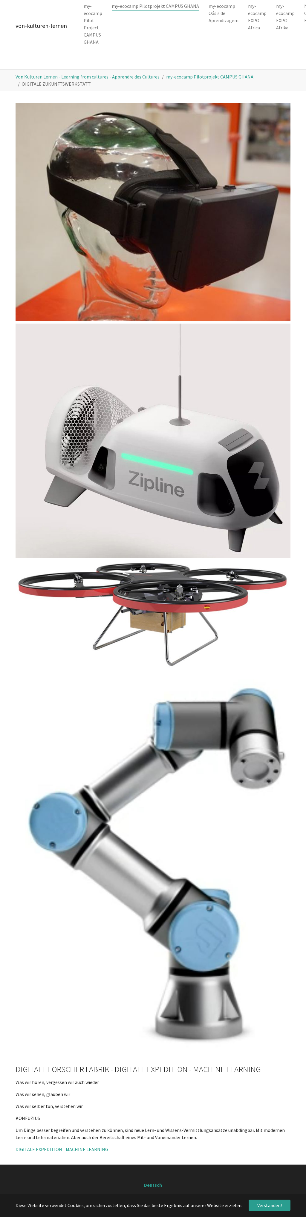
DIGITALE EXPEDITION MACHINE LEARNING (62, 1149)
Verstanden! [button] (269, 1205)
